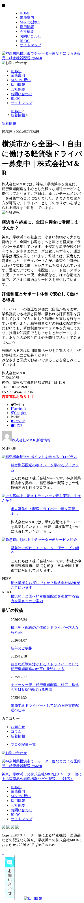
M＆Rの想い (30, 22)
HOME (25, 13)
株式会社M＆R (23, 440)
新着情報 (43, 440)
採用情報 (27, 27)
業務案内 (27, 17)
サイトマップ (30, 45)
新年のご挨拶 (21, 648)
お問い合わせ (30, 36)
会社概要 (27, 31)
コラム (16, 731)
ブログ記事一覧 (23, 744)
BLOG (25, 41)
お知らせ (18, 727)
